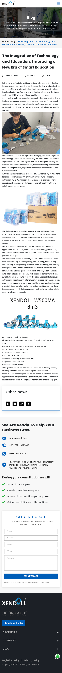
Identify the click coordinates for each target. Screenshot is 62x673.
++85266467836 (17, 453)
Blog (13, 41)
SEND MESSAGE (31, 576)
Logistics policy (10, 660)
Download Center (13, 623)
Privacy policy (31, 660)
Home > (6, 41)
